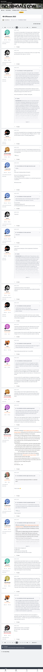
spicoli (7, 56)
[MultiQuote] (15, 47)
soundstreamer (7, 330)
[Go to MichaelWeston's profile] (3, 20)
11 (14, 27)
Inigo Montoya (7, 582)
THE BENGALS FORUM (22, 19)
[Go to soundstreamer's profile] (7, 326)
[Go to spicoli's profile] (7, 52)
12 (16, 27)
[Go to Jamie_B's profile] (7, 69)
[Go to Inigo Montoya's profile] (7, 578)
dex (7, 363)
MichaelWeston (7, 19)
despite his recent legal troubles (29, 454)
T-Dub (7, 346)
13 (18, 27)
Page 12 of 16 (34, 27)
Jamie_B (7, 73)
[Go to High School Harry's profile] (7, 430)
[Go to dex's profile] (7, 359)
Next (27, 27)
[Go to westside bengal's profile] (7, 149)
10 (12, 27)
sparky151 (7, 36)
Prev (5, 27)
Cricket (7, 478)
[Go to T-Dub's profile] (7, 342)
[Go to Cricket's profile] (7, 474)
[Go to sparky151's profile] (7, 32)
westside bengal (7, 153)
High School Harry (29, 166)
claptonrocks (7, 169)
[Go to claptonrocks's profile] (7, 165)
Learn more (2, 1)
